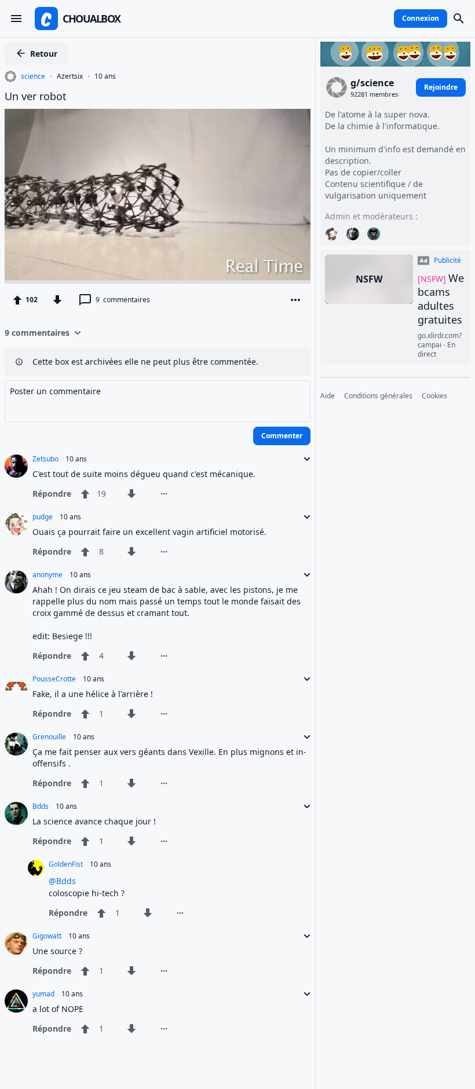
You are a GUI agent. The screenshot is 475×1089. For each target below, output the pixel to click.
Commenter (281, 436)
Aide (327, 396)
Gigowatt (46, 936)
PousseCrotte (54, 679)
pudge (42, 517)
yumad (43, 994)
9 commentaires (37, 332)
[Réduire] (303, 459)
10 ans (105, 76)
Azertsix (70, 76)
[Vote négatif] (57, 300)
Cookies (434, 396)
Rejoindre (441, 87)
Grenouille (49, 737)
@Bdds (62, 880)
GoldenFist (66, 864)
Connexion (420, 18)
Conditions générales (378, 396)
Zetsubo (45, 459)
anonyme (47, 575)
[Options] (295, 300)
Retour (43, 53)
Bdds (40, 806)
